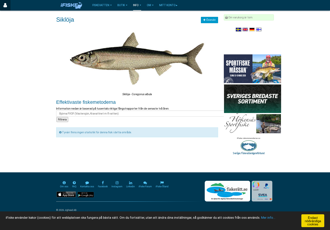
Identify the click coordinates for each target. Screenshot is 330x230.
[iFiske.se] (71, 5)
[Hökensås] (252, 123)
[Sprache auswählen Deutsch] (252, 29)
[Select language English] (245, 29)
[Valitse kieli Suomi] (259, 29)
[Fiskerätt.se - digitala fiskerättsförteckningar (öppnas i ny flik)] (227, 191)
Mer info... (268, 217)
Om (149, 5)
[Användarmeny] (5, 5)
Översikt (210, 19)
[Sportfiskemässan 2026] (252, 68)
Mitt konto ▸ (168, 5)
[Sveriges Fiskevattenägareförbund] (248, 145)
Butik (121, 5)
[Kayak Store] (252, 98)
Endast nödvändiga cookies (313, 220)
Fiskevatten (100, 5)
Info (136, 5)
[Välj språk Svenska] (238, 29)
